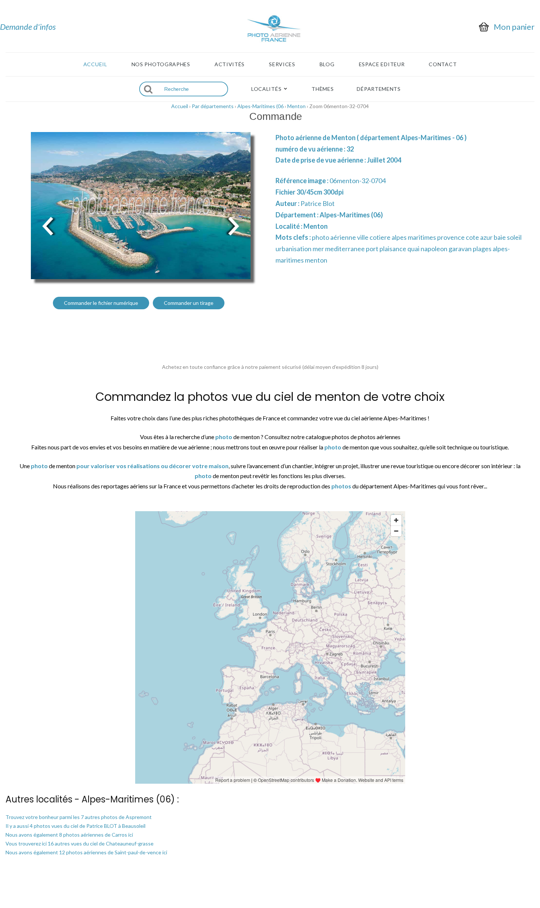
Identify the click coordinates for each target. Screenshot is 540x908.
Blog (327, 64)
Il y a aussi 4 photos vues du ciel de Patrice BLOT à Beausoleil (75, 826)
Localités (266, 89)
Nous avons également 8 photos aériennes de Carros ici (69, 835)
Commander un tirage (188, 303)
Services (282, 64)
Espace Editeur (382, 64)
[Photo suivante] (233, 225)
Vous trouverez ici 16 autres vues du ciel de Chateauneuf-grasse (80, 843)
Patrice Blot (317, 203)
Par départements (213, 106)
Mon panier (514, 27)
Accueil (95, 64)
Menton (296, 106)
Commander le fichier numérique (101, 303)
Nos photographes (161, 64)
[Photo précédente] (48, 225)
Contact (443, 64)
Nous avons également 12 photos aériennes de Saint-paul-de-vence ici (86, 852)
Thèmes (323, 89)
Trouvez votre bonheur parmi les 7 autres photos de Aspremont (79, 817)
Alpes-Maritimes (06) (351, 215)
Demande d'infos (28, 27)
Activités (230, 64)
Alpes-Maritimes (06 (260, 106)
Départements (378, 89)
